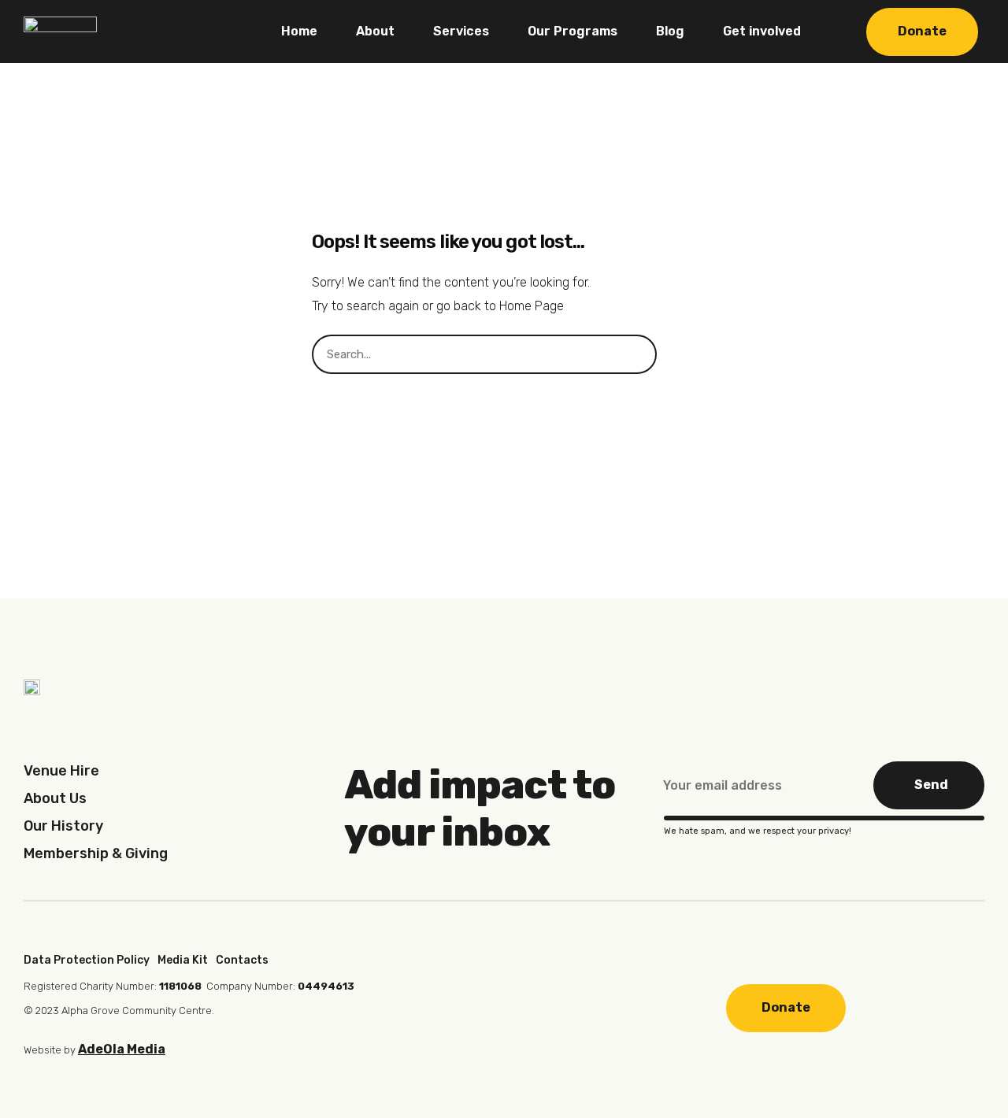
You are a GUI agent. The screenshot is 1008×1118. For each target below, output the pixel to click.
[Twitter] (543, 1006)
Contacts (242, 960)
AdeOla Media (121, 1049)
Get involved (762, 31)
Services (461, 31)
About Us (55, 798)
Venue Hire (61, 770)
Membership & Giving (96, 853)
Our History (63, 826)
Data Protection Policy (87, 960)
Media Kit (183, 960)
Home (299, 31)
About (375, 31)
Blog (670, 31)
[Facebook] (442, 1006)
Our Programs (572, 31)
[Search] (676, 354)
